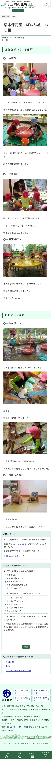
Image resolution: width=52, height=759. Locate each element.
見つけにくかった (14, 611)
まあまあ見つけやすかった (18, 601)
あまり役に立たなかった (17, 585)
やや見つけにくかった (16, 608)
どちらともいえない (15, 582)
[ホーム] (18, 7)
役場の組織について (40, 692)
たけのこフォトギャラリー (18, 671)
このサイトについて (40, 699)
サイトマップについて (21, 699)
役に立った (11, 575)
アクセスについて (21, 692)
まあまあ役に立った (15, 578)
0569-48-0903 (17, 544)
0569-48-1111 (14, 727)
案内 (8, 666)
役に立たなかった (14, 588)
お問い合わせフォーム (14, 556)
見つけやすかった (14, 598)
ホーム (14, 16)
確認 (26, 647)
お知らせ (10, 662)
